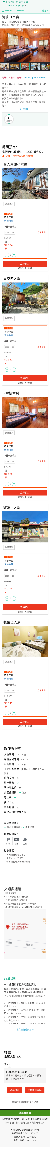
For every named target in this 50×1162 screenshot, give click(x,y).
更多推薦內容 (35, 1090)
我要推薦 (14, 1090)
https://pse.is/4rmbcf (35, 77)
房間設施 (9, 204)
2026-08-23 (9, 232)
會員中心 (9, 2)
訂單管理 (23, 2)
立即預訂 (25, 263)
